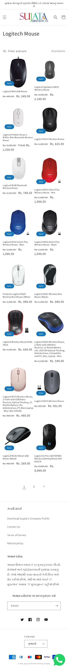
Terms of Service (16, 535)
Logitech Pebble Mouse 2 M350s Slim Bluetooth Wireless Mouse (18, 137)
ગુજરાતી (32, 643)
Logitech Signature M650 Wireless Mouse (46, 88)
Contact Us (13, 526)
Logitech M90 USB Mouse (15, 91)
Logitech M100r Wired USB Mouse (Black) (15, 457)
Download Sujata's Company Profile (28, 518)
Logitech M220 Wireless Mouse (49, 139)
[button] (5, 17)
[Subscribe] (57, 606)
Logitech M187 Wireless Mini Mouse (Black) (48, 295)
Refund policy (15, 543)
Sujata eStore (29, 664)
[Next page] (44, 486)
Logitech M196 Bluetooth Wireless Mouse (15, 187)
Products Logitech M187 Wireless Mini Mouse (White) (16, 295)
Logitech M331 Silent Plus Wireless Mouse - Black (47, 243)
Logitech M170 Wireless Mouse (49, 401)
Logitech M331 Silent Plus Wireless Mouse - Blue (15, 243)
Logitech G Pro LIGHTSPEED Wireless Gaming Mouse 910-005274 (48, 458)
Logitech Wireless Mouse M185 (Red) (17, 343)
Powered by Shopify (42, 664)
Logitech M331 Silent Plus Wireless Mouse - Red (47, 191)
